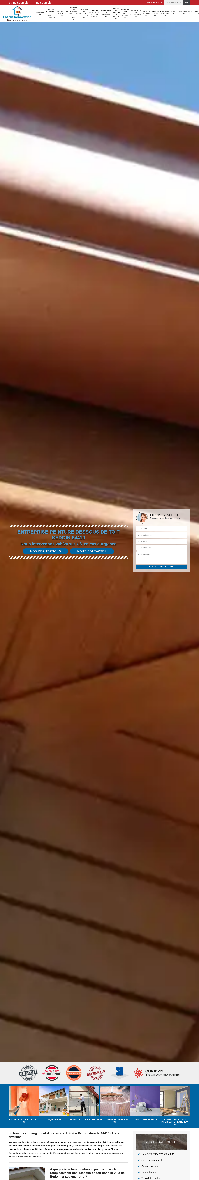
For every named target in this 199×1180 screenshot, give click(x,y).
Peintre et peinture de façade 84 (116, 13)
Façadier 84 (40, 13)
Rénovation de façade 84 (176, 13)
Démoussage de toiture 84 (62, 13)
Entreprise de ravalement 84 (135, 13)
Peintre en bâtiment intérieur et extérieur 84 (73, 13)
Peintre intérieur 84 (146, 13)
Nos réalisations (45, 551)
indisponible (20, 2)
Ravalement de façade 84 (165, 13)
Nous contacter (92, 551)
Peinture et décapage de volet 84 (83, 13)
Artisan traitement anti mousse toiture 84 (50, 13)
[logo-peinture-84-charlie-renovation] (17, 13)
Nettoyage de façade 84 (187, 13)
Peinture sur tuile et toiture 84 (125, 13)
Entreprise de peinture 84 (106, 13)
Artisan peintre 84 (155, 13)
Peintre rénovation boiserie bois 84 (94, 13)
